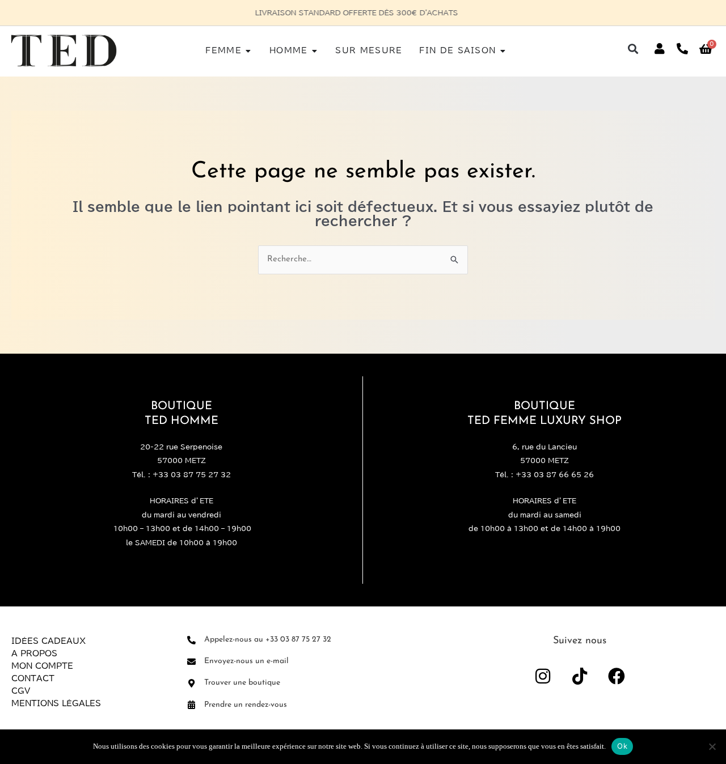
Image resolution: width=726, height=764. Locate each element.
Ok (622, 745)
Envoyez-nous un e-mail (246, 661)
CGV (20, 691)
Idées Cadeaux (48, 641)
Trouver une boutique (242, 682)
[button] (633, 49)
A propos (34, 653)
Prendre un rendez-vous (245, 705)
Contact (32, 678)
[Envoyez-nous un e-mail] (191, 661)
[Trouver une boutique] (191, 683)
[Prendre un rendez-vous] (191, 705)
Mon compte (42, 666)
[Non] (711, 746)
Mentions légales (56, 703)
